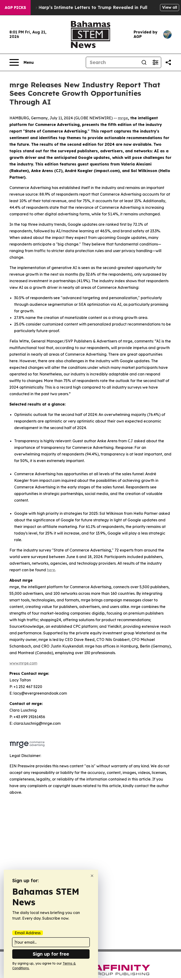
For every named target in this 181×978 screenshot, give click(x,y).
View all (169, 7)
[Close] (92, 875)
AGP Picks (15, 7)
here (51, 569)
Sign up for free (51, 954)
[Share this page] (168, 62)
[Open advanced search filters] (155, 62)
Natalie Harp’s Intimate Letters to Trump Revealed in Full (84, 7)
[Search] (144, 62)
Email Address (28, 932)
